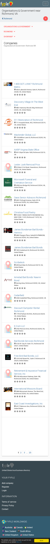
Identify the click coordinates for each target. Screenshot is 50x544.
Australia (8, 527)
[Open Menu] (45, 4)
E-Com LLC (19, 326)
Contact (5, 509)
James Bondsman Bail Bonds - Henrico (29, 231)
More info (19, 542)
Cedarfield (19, 295)
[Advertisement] (22, 64)
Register (5, 487)
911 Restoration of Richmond (28, 120)
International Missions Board (28, 388)
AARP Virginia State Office (26, 149)
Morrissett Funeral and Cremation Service (25, 181)
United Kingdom (11, 535)
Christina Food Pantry (24, 212)
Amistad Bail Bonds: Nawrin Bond (27, 279)
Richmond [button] (8, 32)
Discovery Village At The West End (28, 103)
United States (28, 535)
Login (4, 490)
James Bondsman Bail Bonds (28, 247)
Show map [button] (8, 37)
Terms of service (9, 502)
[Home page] (6, 4)
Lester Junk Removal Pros (27, 164)
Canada (19, 527)
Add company (7, 483)
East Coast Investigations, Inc (28, 403)
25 (30, 452)
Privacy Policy (8, 505)
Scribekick (19, 262)
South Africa (25, 531)
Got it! (41, 540)
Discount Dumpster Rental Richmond (27, 309)
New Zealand (10, 531)
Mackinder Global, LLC (25, 135)
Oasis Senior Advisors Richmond (30, 197)
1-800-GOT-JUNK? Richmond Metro (28, 85)
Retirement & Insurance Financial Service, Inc (30, 372)
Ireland (29, 527)
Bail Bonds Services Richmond (29, 341)
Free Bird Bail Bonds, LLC (26, 356)
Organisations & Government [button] (17, 27)
